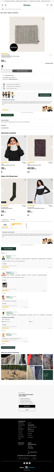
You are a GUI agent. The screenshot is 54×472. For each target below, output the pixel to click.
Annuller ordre (30, 437)
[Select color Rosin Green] (1, 215)
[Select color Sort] (28, 215)
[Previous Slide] (11, 34)
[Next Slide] (42, 34)
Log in (27, 409)
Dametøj (10, 12)
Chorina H (8, 312)
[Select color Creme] (1, 172)
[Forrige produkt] (2, 147)
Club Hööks (30, 435)
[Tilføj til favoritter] (43, 19)
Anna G (7, 255)
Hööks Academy (21, 444)
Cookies (19, 438)
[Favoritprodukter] (47, 5)
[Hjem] (27, 5)
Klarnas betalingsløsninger (31, 429)
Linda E (7, 296)
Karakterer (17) (5, 219)
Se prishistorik (49, 63)
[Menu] (2, 5)
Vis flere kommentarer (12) (8, 347)
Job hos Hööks (20, 434)
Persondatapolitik (21, 436)
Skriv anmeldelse (8, 248)
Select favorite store (13, 79)
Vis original (4, 263)
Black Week (30, 433)
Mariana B (8, 272)
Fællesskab (12, 219)
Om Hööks (20, 432)
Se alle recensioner (7, 115)
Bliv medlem (27, 406)
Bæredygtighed (21, 428)
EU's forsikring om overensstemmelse (31, 425)
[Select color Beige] (29, 172)
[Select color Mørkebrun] (28, 172)
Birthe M (8, 334)
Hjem (2, 12)
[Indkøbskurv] (51, 5)
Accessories (15, 12)
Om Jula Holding (31, 431)
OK (34, 458)
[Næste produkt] (52, 147)
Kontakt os (20, 426)
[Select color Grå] (2, 66)
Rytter (5, 12)
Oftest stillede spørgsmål (32, 427)
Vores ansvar (20, 430)
